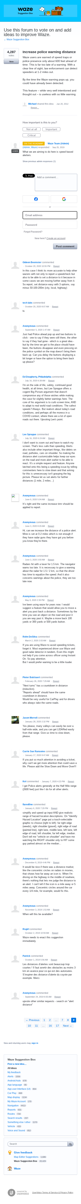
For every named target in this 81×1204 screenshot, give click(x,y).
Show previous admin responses (39, 161)
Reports (12, 1109)
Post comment (65, 246)
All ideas (12, 1068)
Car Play (12, 1093)
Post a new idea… (17, 1064)
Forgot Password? (33, 231)
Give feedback (23, 1152)
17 (57, 1025)
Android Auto (14, 1080)
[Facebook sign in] (36, 199)
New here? (50, 238)
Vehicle (11, 1126)
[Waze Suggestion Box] (40, 11)
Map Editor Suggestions (26, 1157)
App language (15, 1084)
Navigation (13, 1105)
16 (50, 1025)
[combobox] (38, 1144)
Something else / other (19, 1122)
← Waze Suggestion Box (16, 39)
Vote (11, 61)
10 (29, 1025)
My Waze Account (17, 1101)
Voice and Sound (16, 1130)
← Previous (32, 1020)
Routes (11, 1114)
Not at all (33, 129)
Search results (15, 1118)
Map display (14, 1097)
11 (36, 1025)
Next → (67, 1025)
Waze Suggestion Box (22, 1059)
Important (53, 129)
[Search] (70, 1143)
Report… (35, 108)
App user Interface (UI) (19, 1089)
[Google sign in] (64, 199)
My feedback (14, 1072)
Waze (17, 1168)
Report (56, 266)
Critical (34, 135)
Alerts (10, 1076)
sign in (34, 1043)
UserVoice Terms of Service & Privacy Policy (52, 1192)
